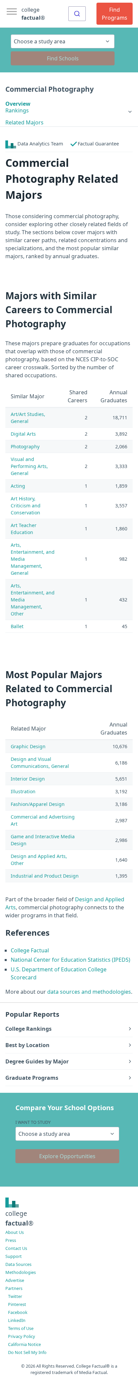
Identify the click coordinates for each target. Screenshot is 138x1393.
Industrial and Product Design (45, 876)
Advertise (14, 1280)
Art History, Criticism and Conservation (26, 505)
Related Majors (24, 122)
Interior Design (28, 779)
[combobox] (77, 13)
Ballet (17, 626)
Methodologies (20, 1272)
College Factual (30, 950)
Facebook (17, 1312)
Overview (17, 103)
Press (10, 1240)
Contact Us (16, 1248)
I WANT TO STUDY (33, 1122)
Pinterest (17, 1304)
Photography (25, 446)
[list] (69, 110)
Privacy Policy (21, 1336)
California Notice (24, 1344)
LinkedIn (16, 1320)
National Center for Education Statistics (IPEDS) (70, 959)
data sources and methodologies (89, 991)
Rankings (17, 110)
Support (13, 1256)
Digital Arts (23, 434)
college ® (33, 13)
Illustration (23, 791)
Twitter (15, 1296)
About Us (14, 1232)
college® (19, 1218)
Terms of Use (20, 1328)
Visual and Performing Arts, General (29, 466)
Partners (13, 1288)
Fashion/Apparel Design (38, 804)
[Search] (77, 13)
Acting (18, 486)
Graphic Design (28, 746)
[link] (69, 110)
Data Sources (18, 1264)
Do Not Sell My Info (27, 1352)
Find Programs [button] (114, 13)
